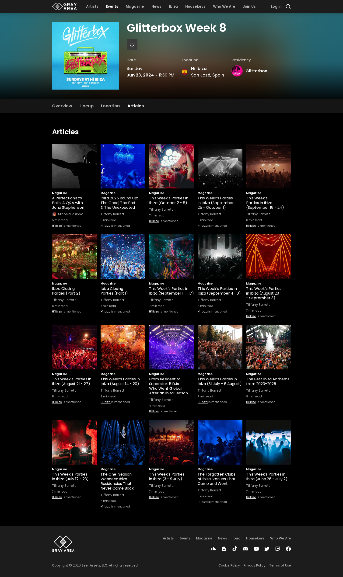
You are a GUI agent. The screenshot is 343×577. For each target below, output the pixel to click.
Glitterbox (256, 71)
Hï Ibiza (199, 68)
